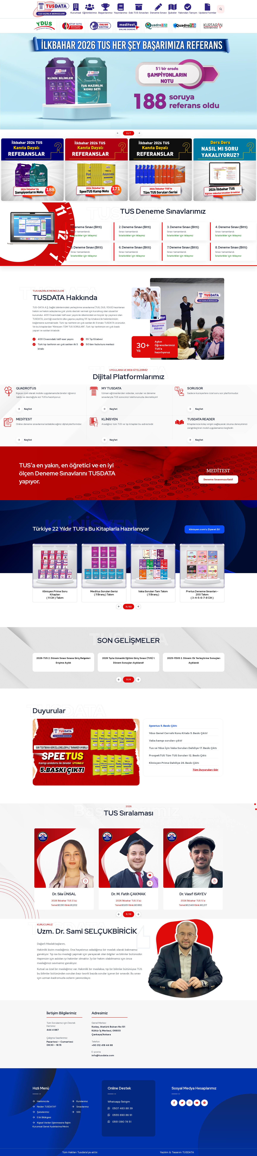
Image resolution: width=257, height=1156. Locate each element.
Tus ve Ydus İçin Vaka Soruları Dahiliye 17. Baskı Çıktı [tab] (183, 748)
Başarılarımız (105, 12)
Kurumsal (75, 12)
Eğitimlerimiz (90, 12)
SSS (78, 1112)
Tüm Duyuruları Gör (205, 770)
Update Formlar (207, 12)
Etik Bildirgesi (43, 1117)
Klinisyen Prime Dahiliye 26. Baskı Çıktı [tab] (174, 763)
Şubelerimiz (42, 1112)
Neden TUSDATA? (46, 1106)
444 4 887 (53, 1029)
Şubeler (172, 12)
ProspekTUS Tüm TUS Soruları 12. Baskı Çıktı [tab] (177, 755)
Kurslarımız (82, 1101)
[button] (117, 133)
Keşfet (27, 408)
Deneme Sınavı (158, 12)
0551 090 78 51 (121, 1121)
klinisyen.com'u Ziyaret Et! (204, 529)
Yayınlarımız (120, 12)
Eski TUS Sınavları (139, 12)
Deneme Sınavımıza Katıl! (218, 479)
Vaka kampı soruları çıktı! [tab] (165, 740)
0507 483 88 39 (122, 1108)
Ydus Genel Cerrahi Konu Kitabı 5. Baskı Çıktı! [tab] (178, 733)
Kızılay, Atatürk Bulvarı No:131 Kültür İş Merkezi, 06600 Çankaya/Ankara (108, 1030)
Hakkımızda (42, 1101)
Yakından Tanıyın (187, 12)
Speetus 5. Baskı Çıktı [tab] (163, 726)
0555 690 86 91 (122, 1115)
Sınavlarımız (82, 1106)
